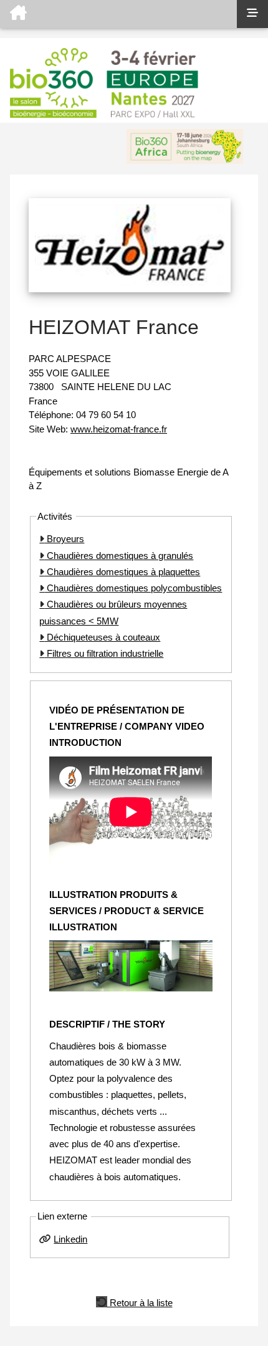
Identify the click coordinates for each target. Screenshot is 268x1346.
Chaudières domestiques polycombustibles (133, 588)
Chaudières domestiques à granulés (118, 555)
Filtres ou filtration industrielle (103, 653)
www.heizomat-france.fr (118, 429)
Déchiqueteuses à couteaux (102, 637)
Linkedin (70, 1239)
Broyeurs (64, 538)
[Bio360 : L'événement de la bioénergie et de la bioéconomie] (118, 14)
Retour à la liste (140, 1301)
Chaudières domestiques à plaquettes (122, 571)
